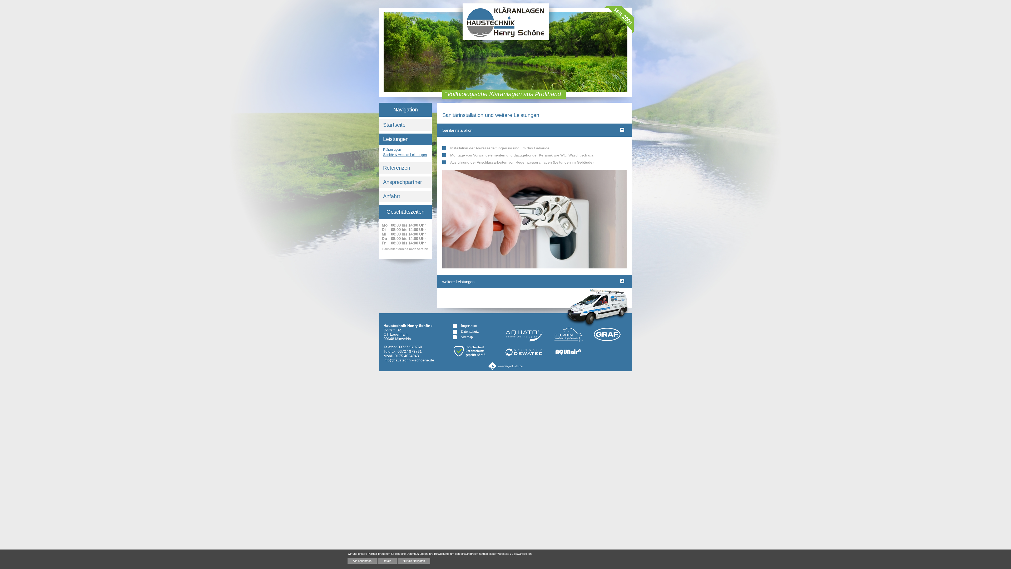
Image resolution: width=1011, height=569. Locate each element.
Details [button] (387, 560)
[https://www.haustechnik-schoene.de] (505, 28)
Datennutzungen (417, 553)
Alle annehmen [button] (362, 560)
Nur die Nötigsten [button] (414, 560)
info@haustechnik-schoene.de (409, 360)
